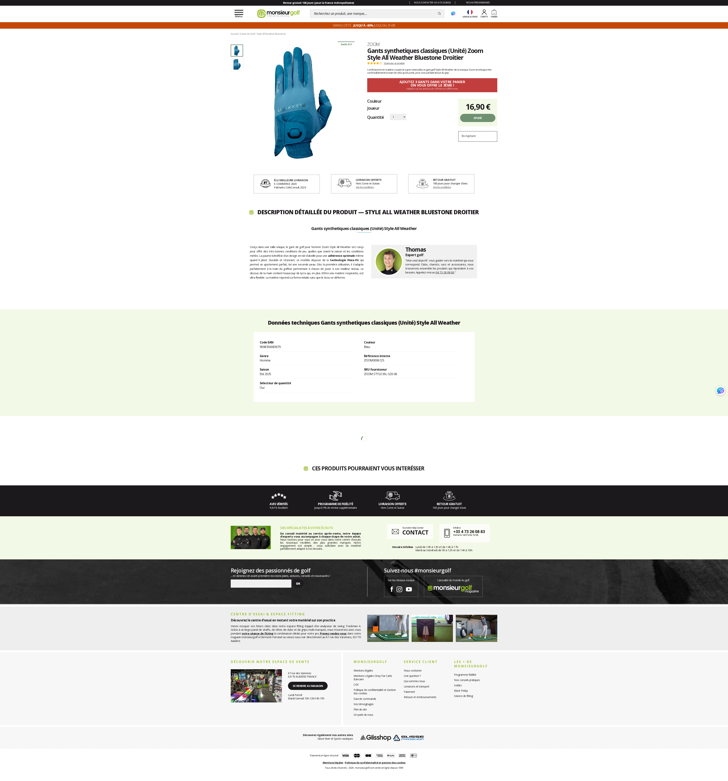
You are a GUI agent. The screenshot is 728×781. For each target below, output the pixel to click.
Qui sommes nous (414, 681)
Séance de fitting (463, 696)
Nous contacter (413, 670)
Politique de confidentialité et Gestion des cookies (375, 691)
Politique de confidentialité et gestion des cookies (375, 762)
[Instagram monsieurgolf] (399, 588)
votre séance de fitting (257, 633)
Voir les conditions (365, 187)
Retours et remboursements (420, 697)
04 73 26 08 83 (445, 272)
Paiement (409, 692)
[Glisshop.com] (375, 737)
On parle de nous (363, 714)
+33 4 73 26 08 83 (469, 531)
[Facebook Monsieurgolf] (391, 588)
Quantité (375, 117)
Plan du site (360, 709)
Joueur (373, 108)
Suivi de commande (365, 699)
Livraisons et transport (416, 686)
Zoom (373, 44)
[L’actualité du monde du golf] (453, 588)
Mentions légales (363, 670)
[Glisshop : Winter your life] (278, 14)
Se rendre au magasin (308, 686)
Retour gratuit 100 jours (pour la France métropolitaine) (318, 3)
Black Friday (461, 690)
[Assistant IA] (453, 14)
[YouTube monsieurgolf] (409, 588)
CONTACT (415, 532)
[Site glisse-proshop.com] (408, 737)
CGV (356, 684)
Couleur (374, 101)
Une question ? (412, 676)
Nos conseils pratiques (467, 680)
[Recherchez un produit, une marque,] (439, 14)
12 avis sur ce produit (394, 63)
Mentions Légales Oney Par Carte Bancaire (373, 677)
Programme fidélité (465, 674)
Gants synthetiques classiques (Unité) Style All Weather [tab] (364, 228)
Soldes (458, 685)
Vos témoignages (364, 704)
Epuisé (478, 118)
